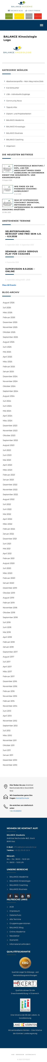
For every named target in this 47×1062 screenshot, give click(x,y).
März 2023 (7, 470)
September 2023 (10, 440)
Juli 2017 (6, 661)
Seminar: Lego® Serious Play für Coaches (21, 252)
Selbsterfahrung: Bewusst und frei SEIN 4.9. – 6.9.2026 (23, 234)
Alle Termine (15, 919)
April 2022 (7, 519)
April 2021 (7, 553)
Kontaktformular (22, 798)
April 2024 (7, 416)
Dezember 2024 (10, 376)
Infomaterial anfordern (20, 944)
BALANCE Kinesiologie (20, 881)
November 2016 (10, 686)
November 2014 (10, 706)
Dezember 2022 (10, 484)
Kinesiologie (19, 16)
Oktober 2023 (9, 435)
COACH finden (34, 11)
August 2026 (8, 302)
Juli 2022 (7, 504)
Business (29, 16)
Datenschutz (15, 915)
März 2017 (7, 671)
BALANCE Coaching (14, 139)
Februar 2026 (9, 317)
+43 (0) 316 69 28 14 (22, 850)
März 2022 (7, 524)
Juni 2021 (7, 543)
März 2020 (7, 573)
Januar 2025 (8, 371)
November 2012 (10, 721)
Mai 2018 (7, 632)
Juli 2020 (7, 568)
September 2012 (10, 725)
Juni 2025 (7, 347)
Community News (14, 101)
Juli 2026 (7, 307)
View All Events (9, 285)
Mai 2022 (7, 514)
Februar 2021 (8, 558)
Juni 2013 (7, 711)
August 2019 (8, 598)
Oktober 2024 (9, 386)
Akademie (8, 16)
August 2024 (8, 396)
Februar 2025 (9, 366)
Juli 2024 (7, 401)
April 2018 (7, 637)
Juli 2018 (7, 622)
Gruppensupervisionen (20, 923)
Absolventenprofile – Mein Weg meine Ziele (24, 81)
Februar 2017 (8, 676)
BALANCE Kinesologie (15, 127)
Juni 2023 (7, 455)
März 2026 (7, 312)
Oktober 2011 (8, 745)
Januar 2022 (8, 534)
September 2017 (10, 652)
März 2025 (7, 361)
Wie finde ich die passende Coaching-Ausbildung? (25, 188)
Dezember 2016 (10, 681)
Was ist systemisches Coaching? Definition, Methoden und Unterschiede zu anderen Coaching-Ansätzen (23, 205)
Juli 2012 (6, 730)
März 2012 (7, 735)
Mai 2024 (7, 411)
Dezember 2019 (10, 588)
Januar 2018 (8, 647)
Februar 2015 (8, 701)
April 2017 (7, 666)
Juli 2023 (7, 450)
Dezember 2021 (10, 539)
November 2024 (10, 381)
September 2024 (10, 391)
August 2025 (8, 342)
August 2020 (8, 563)
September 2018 (10, 617)
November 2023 (10, 430)
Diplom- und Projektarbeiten (18, 114)
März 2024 (7, 420)
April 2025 (7, 357)
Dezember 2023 (10, 425)
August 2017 (8, 657)
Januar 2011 (8, 755)
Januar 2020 (8, 583)
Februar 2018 (9, 642)
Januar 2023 (8, 480)
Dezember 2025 (10, 322)
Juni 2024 (7, 406)
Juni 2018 (7, 627)
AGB (12, 907)
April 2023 (7, 465)
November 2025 (10, 327)
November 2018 (10, 607)
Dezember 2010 (10, 760)
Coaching (38, 16)
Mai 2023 (7, 460)
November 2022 (10, 489)
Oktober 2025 (9, 332)
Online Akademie (17, 931)
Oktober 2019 (9, 593)
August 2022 (8, 499)
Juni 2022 (7, 509)
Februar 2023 (9, 475)
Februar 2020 (9, 578)
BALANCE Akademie (15, 120)
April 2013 (7, 716)
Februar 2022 (9, 529)
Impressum (15, 911)
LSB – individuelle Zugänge (18, 94)
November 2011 (10, 740)
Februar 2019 (9, 602)
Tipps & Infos (11, 107)
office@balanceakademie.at (25, 847)
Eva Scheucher (12, 88)
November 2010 (10, 765)
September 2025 (10, 337)
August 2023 (8, 445)
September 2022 (10, 494)
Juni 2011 (7, 750)
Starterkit (14, 940)
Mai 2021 (7, 548)
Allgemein (10, 146)
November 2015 (10, 696)
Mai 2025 (7, 352)
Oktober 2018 (9, 612)
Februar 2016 (9, 691)
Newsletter (14, 936)
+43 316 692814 (15, 811)
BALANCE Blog (17, 11)
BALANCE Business (14, 133)
